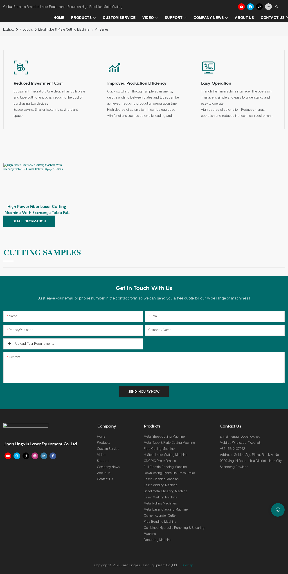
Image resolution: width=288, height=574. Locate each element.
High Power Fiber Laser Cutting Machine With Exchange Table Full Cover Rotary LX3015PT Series (36, 210)
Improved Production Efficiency (137, 83)
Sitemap (188, 565)
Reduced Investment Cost (38, 83)
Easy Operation (216, 83)
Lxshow (8, 30)
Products (26, 30)
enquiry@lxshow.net (246, 437)
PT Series (102, 30)
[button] (287, 18)
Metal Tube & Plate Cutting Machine (64, 30)
